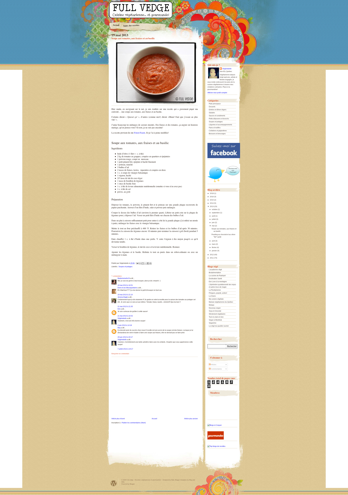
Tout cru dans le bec (216, 317)
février (214, 247)
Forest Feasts (139, 132)
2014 (212, 203)
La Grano (212, 296)
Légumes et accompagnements (220, 125)
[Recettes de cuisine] (215, 439)
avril (213, 241)
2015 (212, 200)
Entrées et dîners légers (217, 110)
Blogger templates (181, 480)
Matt (172, 480)
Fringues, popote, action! (218, 293)
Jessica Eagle (123, 297)
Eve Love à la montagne (218, 282)
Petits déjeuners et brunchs (219, 119)
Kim (119, 309)
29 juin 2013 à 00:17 (125, 337)
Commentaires (216, 369)
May (119, 328)
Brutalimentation (215, 273)
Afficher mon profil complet (217, 93)
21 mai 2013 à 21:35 (125, 306)
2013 (212, 206)
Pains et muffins (214, 128)
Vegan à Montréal (215, 320)
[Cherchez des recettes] (216, 446)
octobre (215, 209)
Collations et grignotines (218, 131)
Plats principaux (215, 104)
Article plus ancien (191, 419)
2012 (212, 255)
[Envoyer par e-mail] (140, 263)
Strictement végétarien (217, 314)
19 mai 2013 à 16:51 (125, 285)
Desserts (212, 107)
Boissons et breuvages (217, 134)
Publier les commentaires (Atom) (134, 423)
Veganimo (212, 323)
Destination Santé (215, 279)
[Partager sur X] (145, 263)
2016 (212, 197)
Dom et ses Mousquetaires (127, 288)
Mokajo (211, 305)
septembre (216, 213)
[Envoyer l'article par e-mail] (137, 263)
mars (214, 244)
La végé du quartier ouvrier (219, 326)
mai (213, 226)
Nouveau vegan (215, 308)
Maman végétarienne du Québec (221, 302)
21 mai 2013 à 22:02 (125, 316)
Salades (212, 113)
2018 (212, 193)
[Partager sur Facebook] (148, 263)
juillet (214, 219)
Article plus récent (118, 419)
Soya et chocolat (215, 311)
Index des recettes (131, 25)
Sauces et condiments (217, 116)
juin (213, 222)
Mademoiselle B (124, 278)
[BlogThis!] (142, 263)
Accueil (116, 25)
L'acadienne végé (215, 270)
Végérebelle (122, 318)
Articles (213, 365)
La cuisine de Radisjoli (217, 276)
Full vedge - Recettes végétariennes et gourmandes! (144, 480)
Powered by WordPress (113, 483)
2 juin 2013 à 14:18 (125, 325)
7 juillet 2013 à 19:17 (125, 349)
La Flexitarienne (215, 290)
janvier (214, 251)
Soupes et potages (125, 267)
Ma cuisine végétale (216, 299)
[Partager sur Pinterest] (150, 263)
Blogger (132, 484)
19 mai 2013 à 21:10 (125, 295)
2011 (212, 258)
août (213, 216)
